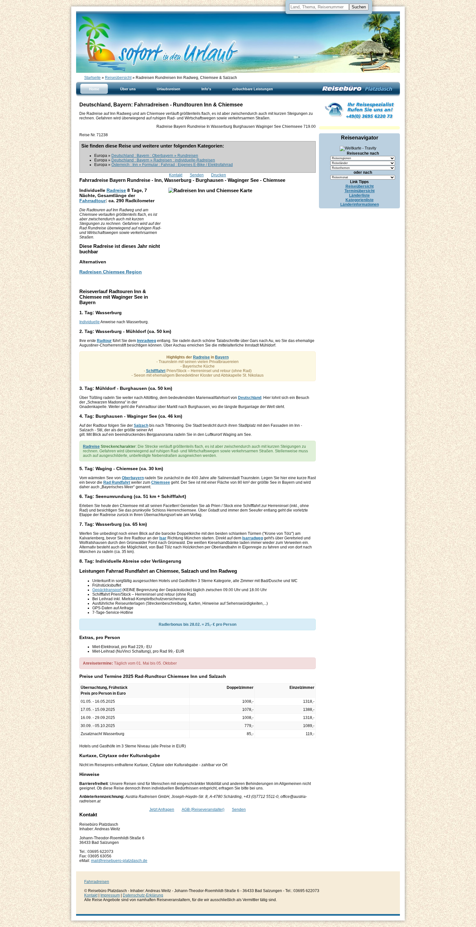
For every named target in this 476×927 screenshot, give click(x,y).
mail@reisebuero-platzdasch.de (119, 860)
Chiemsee (160, 482)
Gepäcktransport (106, 590)
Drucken (218, 175)
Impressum (110, 895)
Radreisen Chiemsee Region (110, 271)
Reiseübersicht (118, 77)
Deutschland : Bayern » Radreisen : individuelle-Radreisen (163, 160)
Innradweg (146, 340)
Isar (162, 538)
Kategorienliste (360, 200)
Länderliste (359, 195)
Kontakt (175, 175)
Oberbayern (133, 478)
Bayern (222, 357)
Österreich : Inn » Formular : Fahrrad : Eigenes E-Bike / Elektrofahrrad (172, 164)
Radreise (116, 190)
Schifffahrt (155, 371)
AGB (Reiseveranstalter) (203, 809)
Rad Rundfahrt (116, 482)
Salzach (141, 425)
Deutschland (249, 397)
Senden (197, 175)
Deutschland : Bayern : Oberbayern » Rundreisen (154, 155)
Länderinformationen (359, 204)
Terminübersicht (360, 191)
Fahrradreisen (96, 881)
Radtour (104, 340)
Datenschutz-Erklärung (143, 895)
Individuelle (89, 322)
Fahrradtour (92, 200)
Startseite (92, 77)
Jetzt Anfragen (161, 809)
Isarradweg (252, 538)
